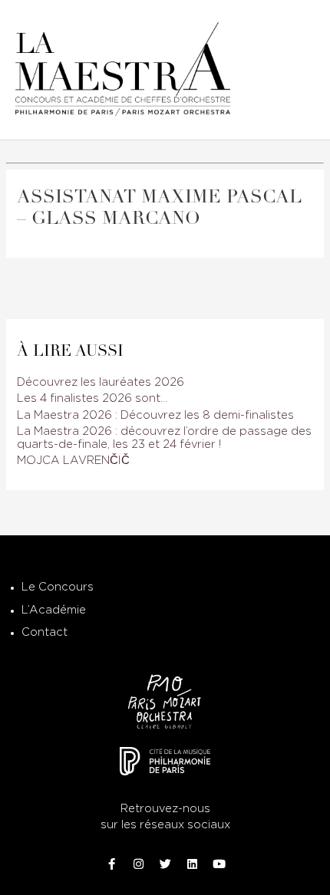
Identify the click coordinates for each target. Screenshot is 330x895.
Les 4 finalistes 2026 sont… (92, 398)
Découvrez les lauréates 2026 (100, 382)
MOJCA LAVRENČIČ (73, 461)
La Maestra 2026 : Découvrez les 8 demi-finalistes (155, 415)
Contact (44, 632)
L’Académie (53, 610)
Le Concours (57, 587)
